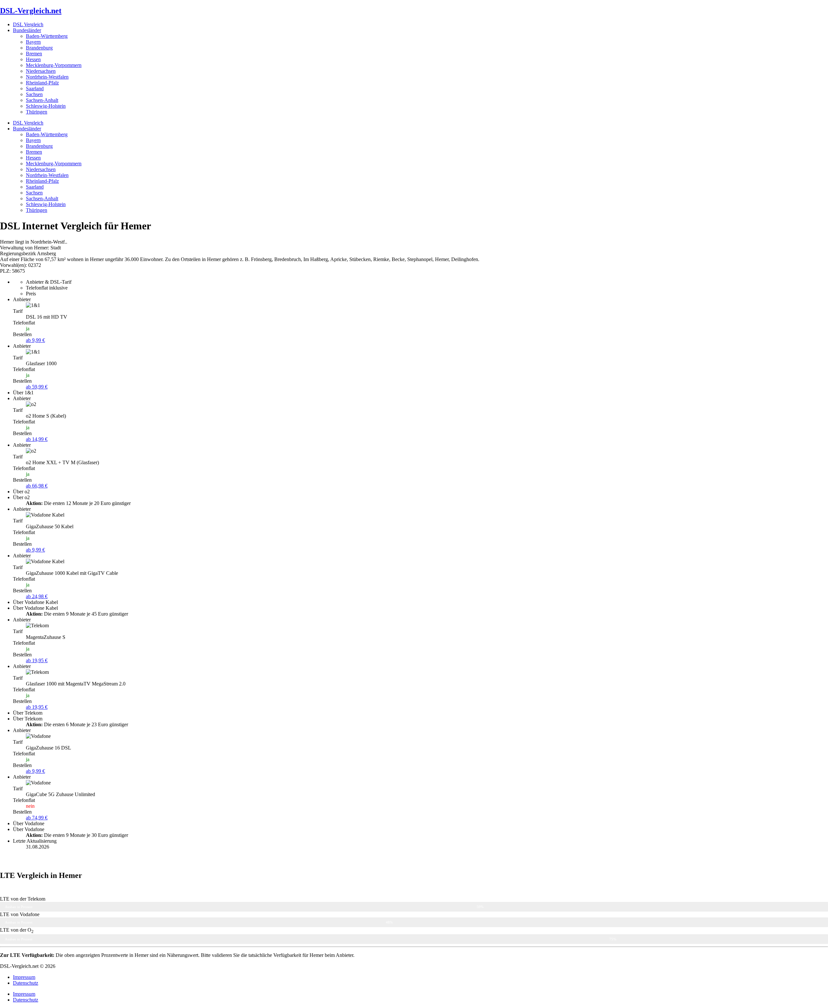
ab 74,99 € (37, 817)
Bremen (34, 53)
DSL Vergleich (28, 24)
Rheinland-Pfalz (42, 82)
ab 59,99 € (37, 386)
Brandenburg (39, 47)
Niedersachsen (41, 71)
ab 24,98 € (37, 596)
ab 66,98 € (37, 485)
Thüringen (36, 112)
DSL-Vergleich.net (30, 10)
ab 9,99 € (35, 340)
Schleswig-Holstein (46, 106)
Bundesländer (27, 30)
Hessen (33, 59)
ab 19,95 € (37, 660)
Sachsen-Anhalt (42, 100)
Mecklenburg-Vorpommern (54, 65)
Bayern (33, 42)
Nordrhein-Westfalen (47, 77)
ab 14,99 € (37, 439)
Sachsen (34, 94)
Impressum (24, 977)
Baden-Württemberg (47, 36)
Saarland (35, 88)
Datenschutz (25, 983)
